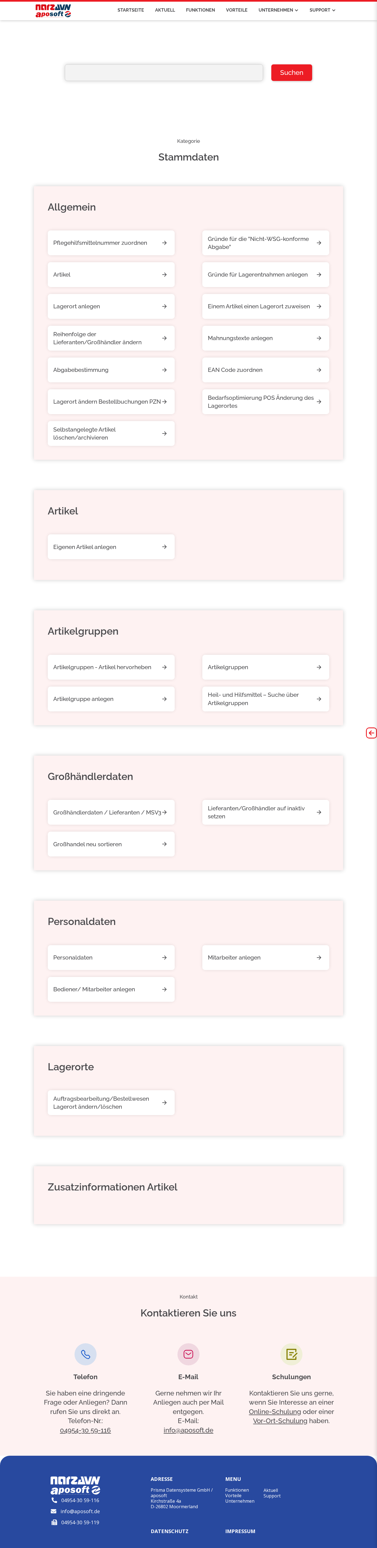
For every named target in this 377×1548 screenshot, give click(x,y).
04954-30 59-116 (85, 1430)
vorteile (237, 10)
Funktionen (237, 1490)
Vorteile (233, 1495)
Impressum (240, 1531)
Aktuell (271, 1490)
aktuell (165, 10)
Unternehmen (239, 1501)
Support (272, 1496)
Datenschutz (170, 1531)
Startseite (131, 10)
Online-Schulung (275, 1412)
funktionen (200, 10)
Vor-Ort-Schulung (280, 1421)
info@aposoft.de (188, 1430)
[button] (278, 10)
